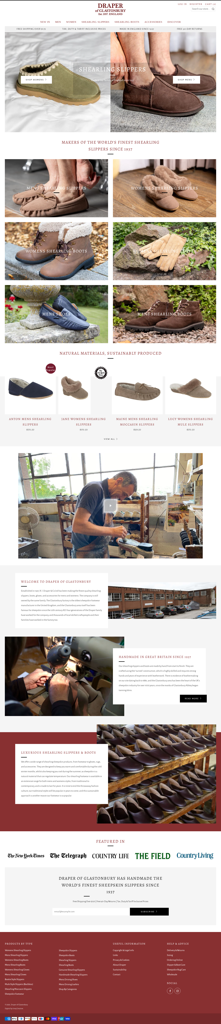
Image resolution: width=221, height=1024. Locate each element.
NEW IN (45, 22)
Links (115, 955)
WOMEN (71, 22)
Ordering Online (175, 960)
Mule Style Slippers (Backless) (19, 984)
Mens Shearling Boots (15, 965)
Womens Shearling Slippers (18, 950)
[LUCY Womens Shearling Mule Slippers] (190, 389)
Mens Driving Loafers (69, 984)
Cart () (210, 4)
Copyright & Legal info (123, 950)
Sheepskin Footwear (14, 994)
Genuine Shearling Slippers (72, 970)
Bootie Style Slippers (14, 979)
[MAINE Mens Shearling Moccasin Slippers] (137, 389)
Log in (182, 4)
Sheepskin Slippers (68, 950)
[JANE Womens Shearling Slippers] (83, 389)
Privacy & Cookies (121, 960)
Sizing (170, 955)
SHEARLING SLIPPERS (95, 22)
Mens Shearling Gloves (15, 974)
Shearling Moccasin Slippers (18, 989)
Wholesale (172, 974)
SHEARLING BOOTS (127, 22)
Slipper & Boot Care (176, 965)
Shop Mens (185, 79)
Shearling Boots (66, 965)
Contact (116, 974)
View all (109, 439)
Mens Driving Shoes (68, 979)
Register (196, 4)
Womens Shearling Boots (16, 960)
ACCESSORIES (153, 22)
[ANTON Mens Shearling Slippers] (30, 389)
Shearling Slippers (67, 960)
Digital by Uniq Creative (14, 1008)
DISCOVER (174, 22)
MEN (58, 22)
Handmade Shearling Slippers (73, 974)
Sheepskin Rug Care (176, 969)
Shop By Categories (68, 989)
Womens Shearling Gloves (17, 969)
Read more (192, 698)
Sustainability (119, 969)
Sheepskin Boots (67, 955)
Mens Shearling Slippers (16, 955)
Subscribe (148, 911)
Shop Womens (35, 79)
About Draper (119, 965)
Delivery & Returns (176, 950)
